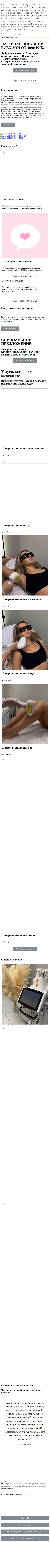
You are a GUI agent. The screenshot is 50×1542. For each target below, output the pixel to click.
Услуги (7, 1508)
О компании (9, 1503)
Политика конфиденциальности (14, 34)
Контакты (8, 1512)
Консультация (10, 1506)
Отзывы (8, 1510)
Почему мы (9, 1501)
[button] (25, 70)
